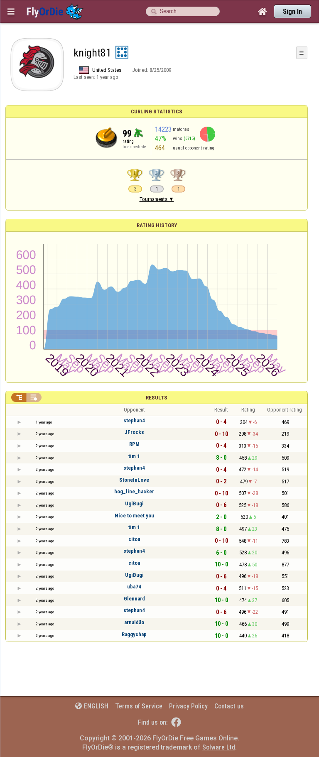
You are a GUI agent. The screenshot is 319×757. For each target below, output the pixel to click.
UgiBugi (134, 503)
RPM (134, 444)
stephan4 (134, 420)
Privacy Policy (188, 706)
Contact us (229, 706)
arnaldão (134, 622)
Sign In (292, 11)
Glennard (134, 598)
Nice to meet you (134, 515)
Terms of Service (138, 706)
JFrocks (134, 432)
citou (134, 539)
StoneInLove (134, 480)
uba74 (134, 586)
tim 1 (134, 456)
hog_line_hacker (134, 491)
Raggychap (134, 634)
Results (156, 397)
